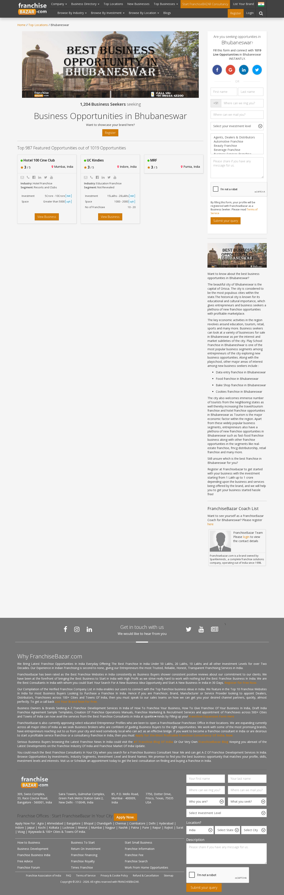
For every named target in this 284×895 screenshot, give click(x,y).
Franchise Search (136, 861)
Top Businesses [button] (165, 4)
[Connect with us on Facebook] (65, 629)
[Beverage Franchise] (237, 150)
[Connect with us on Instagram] (77, 629)
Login (250, 13)
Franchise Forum (28, 867)
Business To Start (83, 842)
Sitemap (168, 875)
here (210, 524)
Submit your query (225, 221)
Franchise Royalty (83, 861)
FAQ (68, 875)
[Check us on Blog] (214, 629)
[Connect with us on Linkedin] (89, 629)
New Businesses (138, 4)
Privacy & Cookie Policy (114, 875)
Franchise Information (139, 849)
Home (21, 25)
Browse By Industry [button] (71, 13)
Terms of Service (86, 875)
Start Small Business (138, 842)
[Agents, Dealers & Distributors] (237, 137)
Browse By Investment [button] (106, 13)
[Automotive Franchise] (237, 141)
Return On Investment (86, 849)
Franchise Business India (33, 855)
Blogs (167, 13)
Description (195, 839)
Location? (193, 822)
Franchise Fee (134, 855)
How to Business (28, 842)
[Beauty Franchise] (237, 146)
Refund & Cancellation (146, 875)
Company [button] (58, 4)
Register (235, 13)
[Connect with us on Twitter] (188, 629)
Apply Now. (125, 817)
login (246, 537)
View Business (46, 217)
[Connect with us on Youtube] (201, 629)
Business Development (32, 849)
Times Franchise (82, 867)
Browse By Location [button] (143, 13)
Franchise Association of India (43, 875)
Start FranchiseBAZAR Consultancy (205, 4)
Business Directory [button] (84, 4)
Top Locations (113, 4)
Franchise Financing (84, 855)
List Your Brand (243, 4)
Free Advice (25, 861)
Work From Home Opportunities (146, 867)
